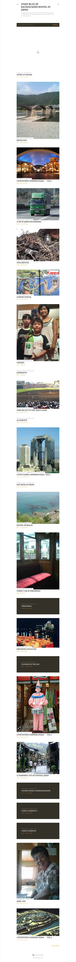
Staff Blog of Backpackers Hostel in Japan (35, 7)
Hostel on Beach (25, 525)
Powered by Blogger (39, 954)
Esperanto (22, 373)
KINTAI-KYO (22, 140)
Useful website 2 (29, 811)
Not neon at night (25, 485)
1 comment (22, 364)
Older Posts (55, 945)
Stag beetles (23, 263)
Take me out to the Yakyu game (32, 410)
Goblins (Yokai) (24, 297)
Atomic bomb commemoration (35, 791)
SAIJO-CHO (21, 901)
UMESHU (20, 363)
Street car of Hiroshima (28, 591)
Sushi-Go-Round (24, 75)
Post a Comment (24, 76)
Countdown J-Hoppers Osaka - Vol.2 (34, 937)
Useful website (28, 831)
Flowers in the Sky (30, 664)
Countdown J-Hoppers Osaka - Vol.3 (34, 735)
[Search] (58, 4)
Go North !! (22, 420)
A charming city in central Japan (33, 776)
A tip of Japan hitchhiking (29, 222)
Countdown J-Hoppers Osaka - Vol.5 (34, 181)
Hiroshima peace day (27, 649)
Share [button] (18, 76)
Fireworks (26, 606)
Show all (55, 24)
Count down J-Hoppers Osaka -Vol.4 (33, 475)
